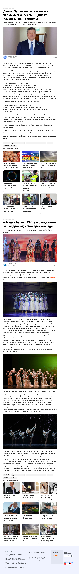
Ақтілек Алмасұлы (12, 263)
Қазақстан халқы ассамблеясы (36, 143)
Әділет (12, 8)
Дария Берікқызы (12, 56)
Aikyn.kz (52, 277)
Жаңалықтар (6, 8)
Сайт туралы (55, 552)
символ (50, 143)
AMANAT (6, 143)
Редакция (55, 553)
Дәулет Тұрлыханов (18, 143)
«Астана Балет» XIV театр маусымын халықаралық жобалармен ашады (29, 224)
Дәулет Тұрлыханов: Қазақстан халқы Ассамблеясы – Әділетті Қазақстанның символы (25, 15)
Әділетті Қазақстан (10, 145)
